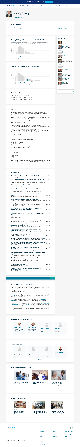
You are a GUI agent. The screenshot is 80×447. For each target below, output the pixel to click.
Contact (54, 431)
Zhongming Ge (65, 65)
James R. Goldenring (66, 69)
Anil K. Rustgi (65, 46)
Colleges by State (54, 5)
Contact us (52, 278)
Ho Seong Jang (44, 353)
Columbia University (19, 16)
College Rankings (36, 5)
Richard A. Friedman (66, 74)
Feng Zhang (57, 328)
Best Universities (70, 5)
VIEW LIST (49, 1)
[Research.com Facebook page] (71, 428)
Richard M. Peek (17, 327)
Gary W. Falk (65, 82)
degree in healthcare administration (24, 290)
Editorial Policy (68, 434)
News (41, 439)
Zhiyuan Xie (16, 353)
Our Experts (42, 444)
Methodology (43, 434)
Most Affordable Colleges (25, 5)
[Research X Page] (73, 428)
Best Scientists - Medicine (13, 8)
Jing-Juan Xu (30, 353)
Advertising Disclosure (69, 431)
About (41, 441)
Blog (41, 436)
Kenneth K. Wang (65, 78)
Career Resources (45, 5)
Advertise (55, 436)
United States (18, 17)
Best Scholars (62, 5)
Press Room (55, 434)
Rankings (42, 431)
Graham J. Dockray (66, 60)
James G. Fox (65, 41)
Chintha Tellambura (59, 352)
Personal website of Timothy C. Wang (66, 91)
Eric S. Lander (65, 55)
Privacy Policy (67, 436)
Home (7, 8)
